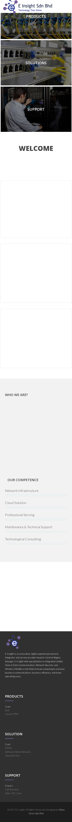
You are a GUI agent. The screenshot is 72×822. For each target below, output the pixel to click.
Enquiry (9, 785)
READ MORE (14, 223)
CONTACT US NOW (36, 611)
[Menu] (69, 6)
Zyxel (7, 706)
